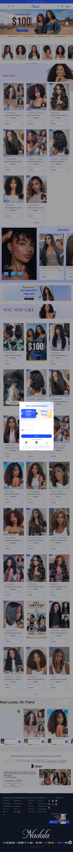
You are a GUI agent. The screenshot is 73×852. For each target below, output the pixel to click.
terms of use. (48, 446)
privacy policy (41, 446)
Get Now (36, 436)
